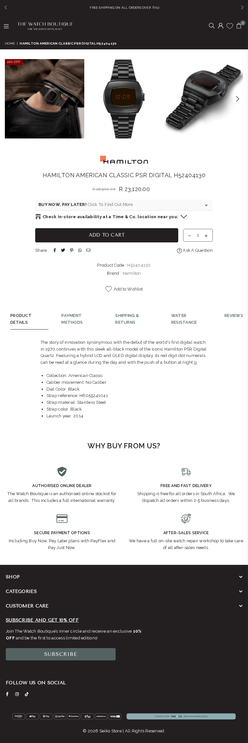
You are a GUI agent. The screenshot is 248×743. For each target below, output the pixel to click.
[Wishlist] (230, 26)
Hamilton (132, 273)
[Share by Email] (88, 250)
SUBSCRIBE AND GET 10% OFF (42, 620)
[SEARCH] (211, 26)
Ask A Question (197, 250)
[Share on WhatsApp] (80, 250)
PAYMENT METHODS (72, 319)
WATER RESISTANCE (184, 319)
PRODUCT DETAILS (21, 319)
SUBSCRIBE (60, 654)
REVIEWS (233, 315)
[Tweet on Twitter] (63, 250)
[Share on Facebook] (55, 250)
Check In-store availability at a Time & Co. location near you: (110, 216)
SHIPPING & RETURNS (127, 319)
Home (10, 43)
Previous (10, 98)
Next (237, 98)
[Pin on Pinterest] (71, 250)
